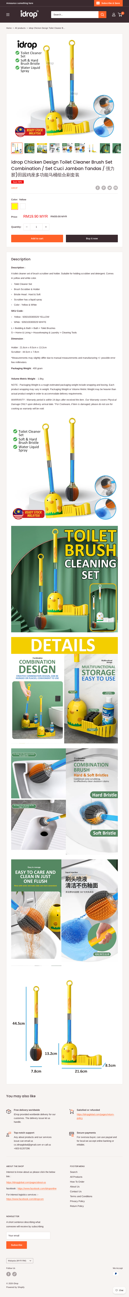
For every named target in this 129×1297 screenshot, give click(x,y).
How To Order (77, 1181)
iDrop (14, 188)
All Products (76, 1176)
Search (73, 1172)
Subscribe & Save (110, 3)
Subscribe (16, 1245)
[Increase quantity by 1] (46, 227)
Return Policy (77, 1206)
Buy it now (92, 238)
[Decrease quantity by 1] (26, 227)
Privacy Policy (77, 1201)
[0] (120, 14)
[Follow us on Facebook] (8, 1274)
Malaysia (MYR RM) (17, 1260)
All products (20, 28)
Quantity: (16, 226)
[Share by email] (115, 187)
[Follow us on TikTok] (14, 1274)
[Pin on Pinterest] (103, 187)
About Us (75, 1186)
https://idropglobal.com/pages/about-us (26, 1182)
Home (9, 28)
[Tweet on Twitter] (109, 187)
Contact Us (76, 1191)
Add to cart (37, 238)
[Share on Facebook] (97, 187)
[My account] (113, 14)
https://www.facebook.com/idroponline (37, 1188)
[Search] (102, 14)
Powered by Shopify (15, 1287)
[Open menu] (7, 14)
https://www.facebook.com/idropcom (25, 1199)
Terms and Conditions (81, 1196)
